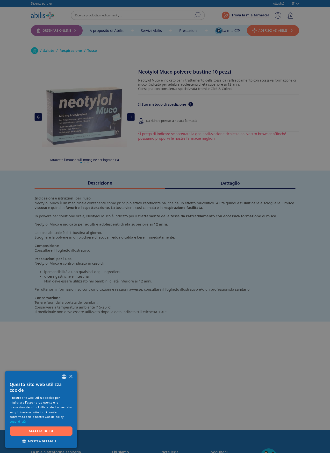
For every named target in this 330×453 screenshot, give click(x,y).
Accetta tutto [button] (41, 431)
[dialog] (165, 226)
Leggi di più (18, 421)
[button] (41, 441)
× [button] (70, 376)
